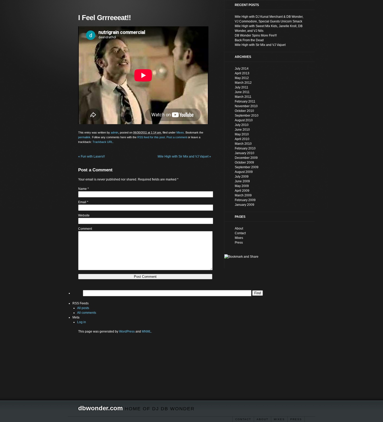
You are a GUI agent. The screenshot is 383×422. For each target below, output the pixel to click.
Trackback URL (102, 141)
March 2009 (243, 195)
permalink (84, 137)
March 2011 (243, 97)
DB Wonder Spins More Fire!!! (256, 35)
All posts (83, 308)
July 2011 (241, 87)
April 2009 (242, 190)
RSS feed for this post (151, 137)
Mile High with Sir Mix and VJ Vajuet (184, 156)
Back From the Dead (249, 40)
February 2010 (245, 148)
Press (296, 419)
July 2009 (242, 176)
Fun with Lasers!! (91, 156)
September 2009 (246, 167)
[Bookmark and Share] (241, 256)
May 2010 (242, 134)
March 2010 (243, 144)
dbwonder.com (100, 408)
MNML (146, 331)
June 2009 (242, 181)
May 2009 (242, 186)
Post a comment (176, 137)
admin (114, 132)
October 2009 (244, 162)
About (262, 419)
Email (82, 202)
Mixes (279, 419)
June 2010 (242, 129)
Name (82, 189)
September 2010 (246, 115)
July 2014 (242, 68)
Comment (85, 229)
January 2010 (244, 153)
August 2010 (244, 120)
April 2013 (242, 73)
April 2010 (242, 139)
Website (84, 215)
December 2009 (246, 158)
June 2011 (242, 92)
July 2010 (242, 125)
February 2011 (245, 101)
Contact (243, 419)
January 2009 (244, 205)
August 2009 (244, 172)
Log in (81, 322)
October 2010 (244, 111)
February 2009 (245, 200)
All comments (86, 313)
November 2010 (246, 106)
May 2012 (242, 78)
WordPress (127, 331)
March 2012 (243, 83)
